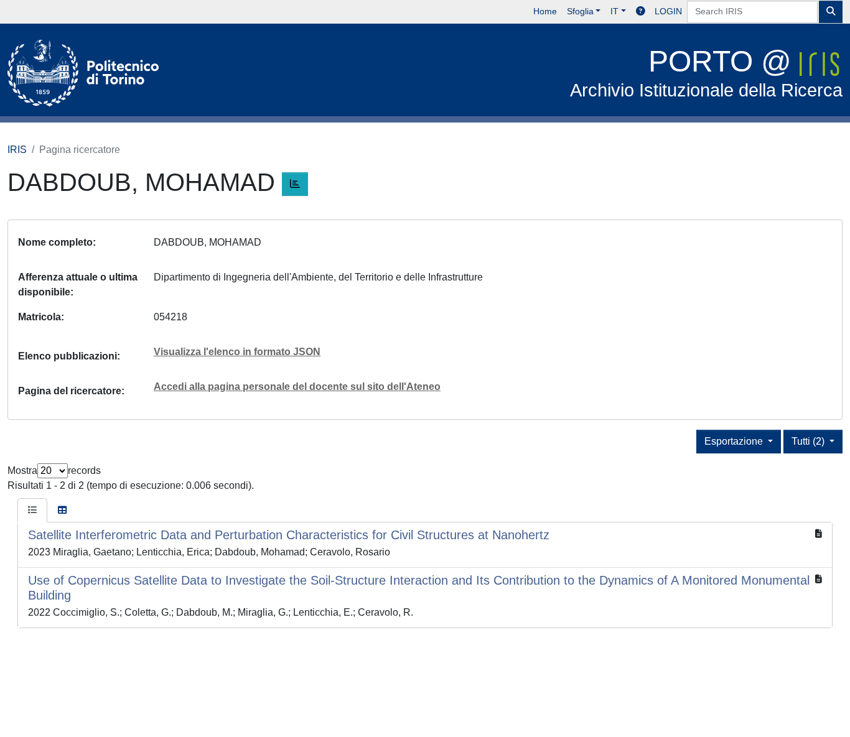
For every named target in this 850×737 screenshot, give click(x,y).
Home (545, 11)
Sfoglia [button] (580, 11)
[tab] (32, 510)
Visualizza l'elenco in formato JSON (237, 351)
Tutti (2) (809, 441)
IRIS (17, 149)
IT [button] (614, 11)
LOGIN (668, 11)
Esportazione (734, 441)
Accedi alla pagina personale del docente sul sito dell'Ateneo (297, 386)
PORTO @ (706, 72)
